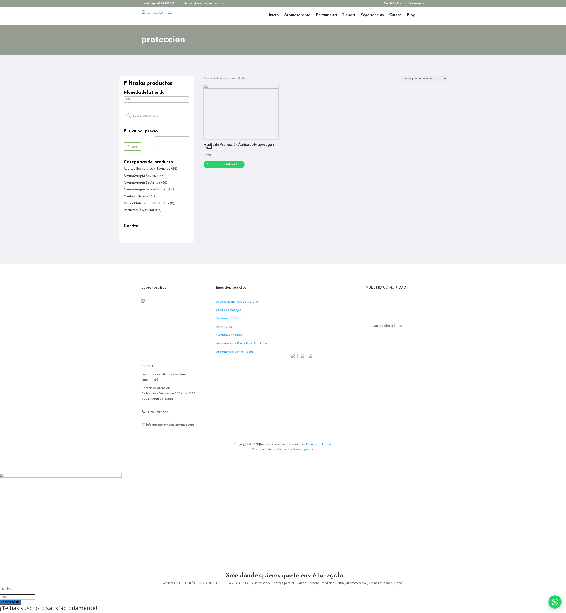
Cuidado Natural (136, 196)
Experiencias (372, 15)
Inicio (274, 15)
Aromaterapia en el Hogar (234, 352)
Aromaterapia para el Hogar (145, 189)
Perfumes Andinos (229, 335)
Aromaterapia (297, 15)
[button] (555, 602)
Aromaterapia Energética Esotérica (241, 343)
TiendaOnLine (392, 3)
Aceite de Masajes (228, 310)
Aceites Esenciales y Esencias (147, 168)
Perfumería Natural (139, 210)
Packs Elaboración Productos (146, 203)
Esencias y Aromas (319, 444)
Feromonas (224, 326)
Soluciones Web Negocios (295, 449)
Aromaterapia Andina (140, 176)
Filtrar (132, 146)
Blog (411, 15)
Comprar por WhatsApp (224, 164)
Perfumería (326, 15)
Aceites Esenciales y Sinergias (237, 301)
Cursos (395, 15)
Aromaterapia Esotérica (142, 182)
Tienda (348, 15)
